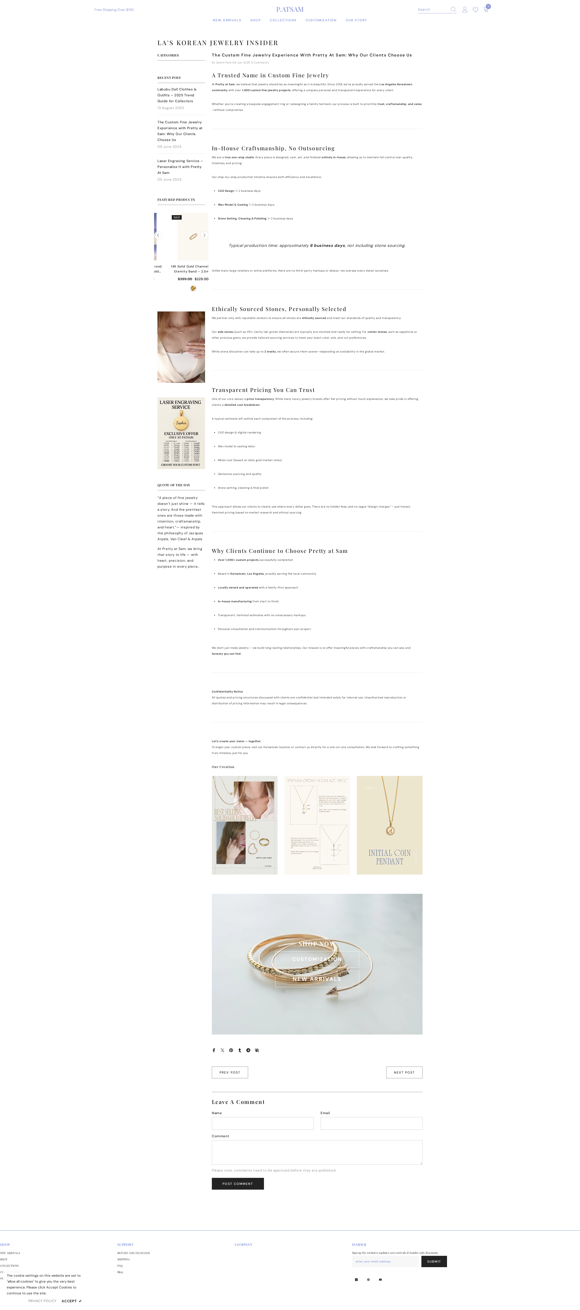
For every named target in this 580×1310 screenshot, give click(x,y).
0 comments (260, 62)
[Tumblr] (240, 1050)
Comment (220, 1136)
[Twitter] (222, 1050)
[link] (181, 347)
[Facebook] (214, 1050)
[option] (181, 254)
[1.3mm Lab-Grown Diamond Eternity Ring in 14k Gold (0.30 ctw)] (181, 236)
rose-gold (189, 288)
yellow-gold (173, 288)
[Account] (465, 9)
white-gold (181, 288)
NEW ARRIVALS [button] (317, 978)
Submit (434, 1261)
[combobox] (433, 9)
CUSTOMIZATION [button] (317, 959)
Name (217, 1113)
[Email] (257, 1050)
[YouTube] (380, 1279)
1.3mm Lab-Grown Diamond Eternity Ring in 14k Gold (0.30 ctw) (181, 269)
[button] (204, 235)
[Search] (437, 9)
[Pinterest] (231, 1050)
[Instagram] (356, 1279)
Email (325, 1113)
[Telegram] (248, 1050)
